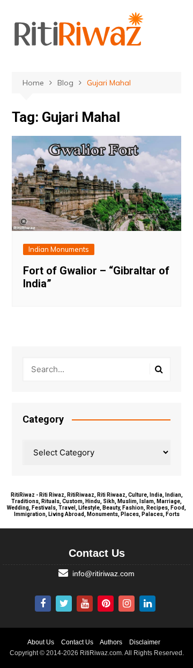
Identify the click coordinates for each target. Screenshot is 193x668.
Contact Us (77, 642)
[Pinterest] (106, 604)
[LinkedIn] (147, 604)
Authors (111, 642)
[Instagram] (126, 604)
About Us (40, 642)
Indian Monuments (58, 249)
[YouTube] (85, 604)
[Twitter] (64, 604)
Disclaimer (144, 642)
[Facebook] (43, 604)
